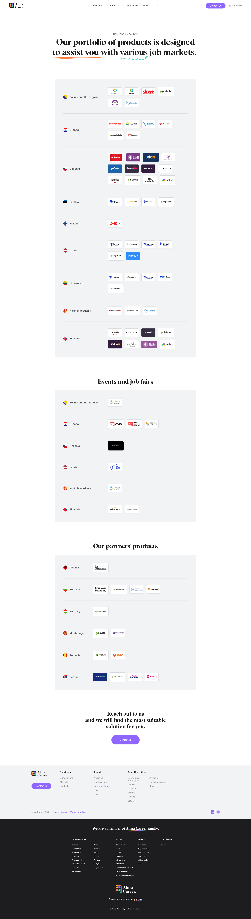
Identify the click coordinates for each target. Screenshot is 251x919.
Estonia (131, 792)
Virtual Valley (143, 860)
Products (64, 786)
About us (98, 778)
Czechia (132, 788)
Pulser (140, 864)
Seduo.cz (98, 852)
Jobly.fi (163, 845)
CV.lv (118, 849)
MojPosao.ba (143, 849)
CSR (96, 794)
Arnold (96, 845)
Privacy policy (60, 812)
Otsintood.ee (121, 864)
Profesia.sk (76, 849)
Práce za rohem (78, 864)
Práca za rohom (78, 860)
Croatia (131, 784)
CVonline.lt (120, 845)
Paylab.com (98, 867)
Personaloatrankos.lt (124, 867)
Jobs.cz (75, 845)
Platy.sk (97, 864)
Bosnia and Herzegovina (134, 779)
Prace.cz (75, 856)
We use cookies (78, 812)
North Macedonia (157, 782)
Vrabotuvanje (143, 852)
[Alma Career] (125, 889)
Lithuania (153, 778)
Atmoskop (76, 867)
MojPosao (142, 845)
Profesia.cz (76, 852)
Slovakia (153, 786)
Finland (131, 796)
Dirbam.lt (119, 856)
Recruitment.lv (122, 871)
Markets (64, 782)
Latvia (131, 800)
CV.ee (118, 852)
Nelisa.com (76, 871)
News (96, 790)
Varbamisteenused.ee (125, 875)
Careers (98, 786)
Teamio (97, 849)
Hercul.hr (142, 856)
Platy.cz (97, 860)
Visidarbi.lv (120, 860)
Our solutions (66, 778)
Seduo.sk (97, 856)
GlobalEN (237, 5)
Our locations (100, 782)
